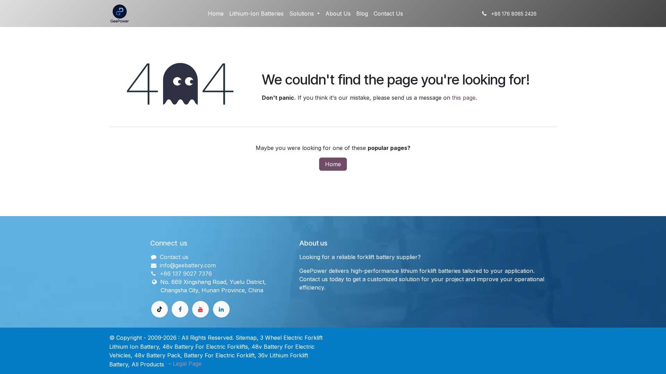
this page (464, 97)
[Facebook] (180, 309)
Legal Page (187, 363)
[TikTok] (159, 309)
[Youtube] (200, 309)
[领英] (221, 309)
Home (333, 164)
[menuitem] (216, 13)
